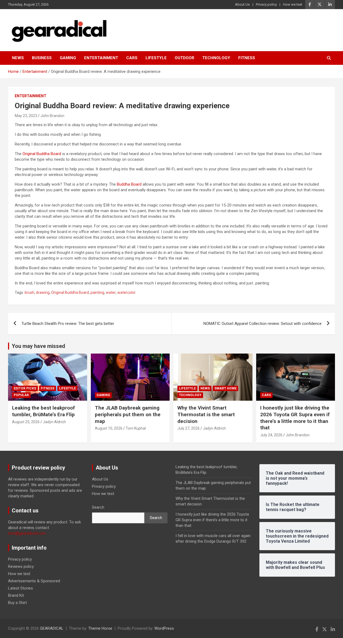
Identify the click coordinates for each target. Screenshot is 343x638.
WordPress (164, 628)
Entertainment (101, 57)
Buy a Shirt (17, 602)
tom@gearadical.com (27, 533)
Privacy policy (266, 4)
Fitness (246, 57)
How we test (292, 4)
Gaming (68, 57)
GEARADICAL (52, 628)
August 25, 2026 (26, 422)
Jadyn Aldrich (54, 422)
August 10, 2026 (108, 428)
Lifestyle (156, 57)
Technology (216, 57)
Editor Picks (25, 388)
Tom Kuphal (136, 428)
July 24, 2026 (271, 435)
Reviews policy (21, 566)
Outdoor (184, 57)
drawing (43, 292)
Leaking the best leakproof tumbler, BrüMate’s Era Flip (43, 411)
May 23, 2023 (26, 116)
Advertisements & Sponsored (34, 581)
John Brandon (52, 116)
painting (97, 292)
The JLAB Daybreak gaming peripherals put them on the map (128, 414)
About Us (242, 4)
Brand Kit (16, 595)
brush (29, 292)
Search (98, 507)
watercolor (126, 292)
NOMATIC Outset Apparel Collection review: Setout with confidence (262, 323)
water (111, 292)
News (18, 57)
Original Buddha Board (42, 153)
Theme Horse (100, 628)
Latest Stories (20, 588)
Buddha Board (129, 184)
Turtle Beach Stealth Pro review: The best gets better (67, 323)
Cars (131, 57)
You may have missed (38, 346)
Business (42, 57)
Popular (21, 395)
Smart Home (225, 388)
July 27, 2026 (188, 428)
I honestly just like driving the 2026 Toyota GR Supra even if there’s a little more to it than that (295, 418)
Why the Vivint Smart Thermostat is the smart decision (206, 414)
